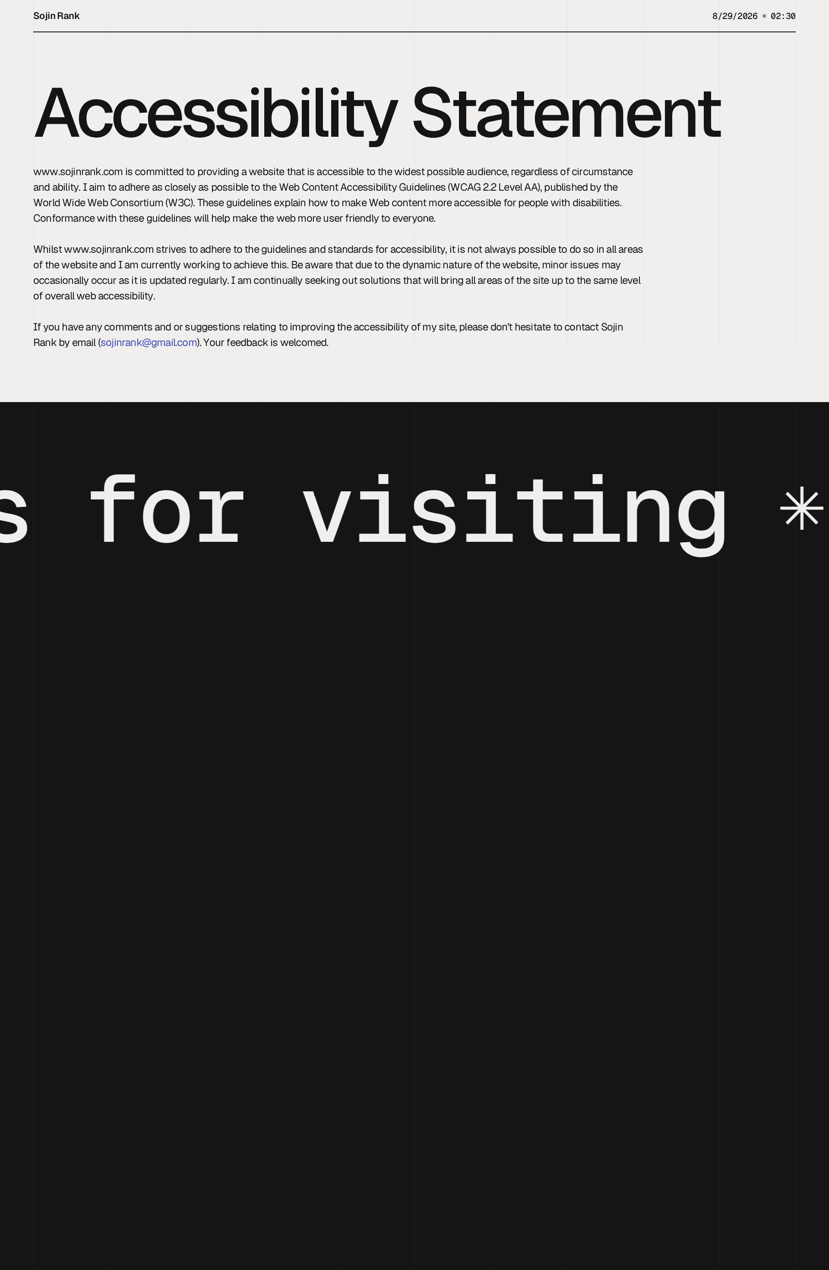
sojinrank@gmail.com (149, 342)
